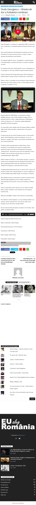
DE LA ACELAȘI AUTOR (24, 282)
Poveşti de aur (4, 6)
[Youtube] (19, 438)
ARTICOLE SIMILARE (11, 282)
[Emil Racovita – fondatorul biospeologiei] (29, 289)
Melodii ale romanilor (6, 479)
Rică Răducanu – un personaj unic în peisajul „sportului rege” (27, 260)
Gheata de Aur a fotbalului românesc (21, 244)
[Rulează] (3, 214)
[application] (18, 214)
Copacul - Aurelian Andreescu (17, 359)
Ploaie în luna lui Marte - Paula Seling (19, 372)
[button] (33, 2)
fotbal (3, 244)
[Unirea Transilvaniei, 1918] (6, 289)
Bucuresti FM (4, 492)
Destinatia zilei (4, 490)
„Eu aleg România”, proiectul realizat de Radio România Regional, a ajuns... (22, 450)
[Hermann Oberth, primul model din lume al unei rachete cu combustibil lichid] (18, 289)
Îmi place (31, 407)
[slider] (32, 214)
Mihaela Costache (10, 15)
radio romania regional (12, 245)
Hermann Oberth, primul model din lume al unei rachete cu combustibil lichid (18, 295)
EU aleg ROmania (12, 6)
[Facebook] (16, 438)
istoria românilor (5, 487)
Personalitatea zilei (5, 482)
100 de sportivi (10, 242)
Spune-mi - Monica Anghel (16, 364)
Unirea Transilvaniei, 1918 (5, 294)
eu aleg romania (26, 242)
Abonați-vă (31, 412)
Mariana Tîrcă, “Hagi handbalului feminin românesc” (22, 377)
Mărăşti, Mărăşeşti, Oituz (16, 381)
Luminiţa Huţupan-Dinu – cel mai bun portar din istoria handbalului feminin (8, 261)
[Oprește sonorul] (28, 214)
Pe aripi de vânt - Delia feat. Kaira (18, 355)
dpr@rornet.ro (21, 435)
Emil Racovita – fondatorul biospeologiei (27, 294)
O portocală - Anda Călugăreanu (17, 368)
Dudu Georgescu (18, 242)
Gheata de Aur (9, 244)
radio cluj (3, 245)
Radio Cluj (20, 6)
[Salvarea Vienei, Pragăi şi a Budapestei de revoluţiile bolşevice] (5, 460)
